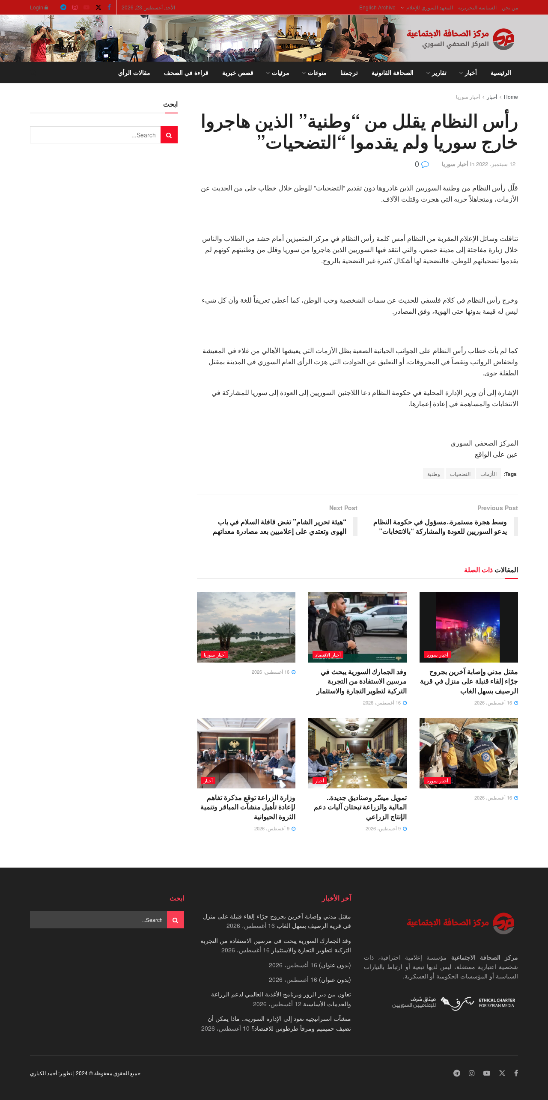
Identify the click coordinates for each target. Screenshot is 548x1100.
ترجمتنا (349, 72)
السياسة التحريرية (477, 7)
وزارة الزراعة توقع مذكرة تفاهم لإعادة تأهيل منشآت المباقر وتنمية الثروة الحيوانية (247, 806)
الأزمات (488, 473)
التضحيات (460, 473)
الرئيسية (501, 72)
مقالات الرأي (134, 72)
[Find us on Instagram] (74, 7)
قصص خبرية (237, 72)
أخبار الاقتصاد (328, 654)
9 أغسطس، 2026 (384, 828)
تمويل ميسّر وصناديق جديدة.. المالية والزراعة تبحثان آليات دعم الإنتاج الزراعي (360, 806)
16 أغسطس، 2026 (493, 702)
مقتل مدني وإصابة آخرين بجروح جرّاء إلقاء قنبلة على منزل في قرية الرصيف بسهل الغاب (469, 681)
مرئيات (280, 72)
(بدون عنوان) (335, 964)
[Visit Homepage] (462, 38)
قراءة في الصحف (186, 72)
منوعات (317, 72)
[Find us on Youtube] (86, 7)
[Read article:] (246, 627)
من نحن (510, 7)
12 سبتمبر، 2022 (495, 164)
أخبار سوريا (468, 96)
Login (37, 7)
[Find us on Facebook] (109, 7)
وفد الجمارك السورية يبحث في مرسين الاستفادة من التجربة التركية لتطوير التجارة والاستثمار (361, 681)
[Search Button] (33, 72)
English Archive (377, 7)
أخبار (471, 72)
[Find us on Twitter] (98, 7)
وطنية (433, 473)
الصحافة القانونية (393, 72)
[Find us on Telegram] (63, 7)
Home (511, 96)
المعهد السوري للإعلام (429, 7)
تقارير (439, 72)
